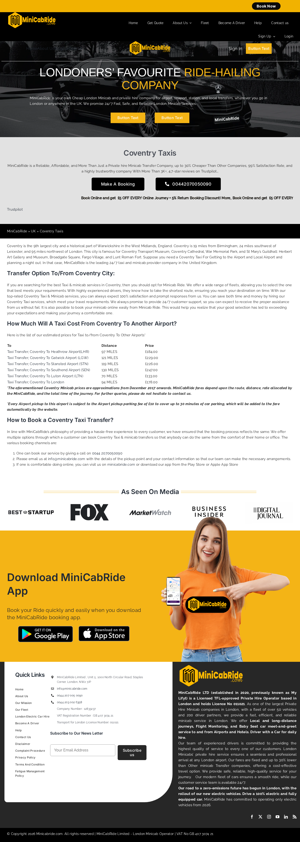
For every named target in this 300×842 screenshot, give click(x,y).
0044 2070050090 (107, 453)
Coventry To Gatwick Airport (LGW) (59, 358)
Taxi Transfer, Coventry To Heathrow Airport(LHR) (48, 352)
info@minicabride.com (66, 459)
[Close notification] (292, 6)
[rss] (294, 817)
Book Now (266, 6)
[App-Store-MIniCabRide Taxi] (104, 628)
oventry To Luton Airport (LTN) (57, 376)
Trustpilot (15, 209)
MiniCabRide (17, 231)
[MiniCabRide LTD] (31, 14)
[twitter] (260, 817)
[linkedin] (286, 817)
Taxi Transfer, (18, 358)
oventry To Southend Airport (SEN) (61, 370)
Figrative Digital (74, 786)
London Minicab (146, 834)
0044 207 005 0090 (70, 695)
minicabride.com (121, 464)
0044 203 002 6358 (69, 702)
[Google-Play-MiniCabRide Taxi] (45, 628)
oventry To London (48, 382)
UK (33, 231)
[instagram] (269, 817)
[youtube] (277, 817)
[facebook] (252, 817)
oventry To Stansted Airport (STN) (60, 364)
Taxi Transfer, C (19, 364)
